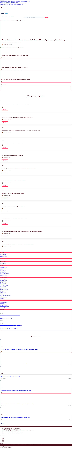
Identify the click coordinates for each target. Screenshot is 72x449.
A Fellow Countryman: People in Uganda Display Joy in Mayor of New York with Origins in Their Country (20, 142)
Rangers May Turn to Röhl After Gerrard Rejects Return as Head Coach (11, 429)
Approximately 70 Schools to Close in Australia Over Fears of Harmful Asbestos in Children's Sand (18, 168)
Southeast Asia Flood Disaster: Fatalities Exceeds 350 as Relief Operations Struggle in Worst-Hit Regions (11, 325)
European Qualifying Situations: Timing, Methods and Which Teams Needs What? (14, 67)
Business (3, 438)
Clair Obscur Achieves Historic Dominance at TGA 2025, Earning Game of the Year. (14, 55)
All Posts (3, 437)
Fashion (3, 440)
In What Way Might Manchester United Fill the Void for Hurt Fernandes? (14, 218)
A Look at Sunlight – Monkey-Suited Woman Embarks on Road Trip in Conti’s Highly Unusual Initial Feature (21, 130)
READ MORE (4, 109)
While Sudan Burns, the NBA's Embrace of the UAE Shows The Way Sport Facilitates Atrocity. (18, 244)
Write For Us (2, 447)
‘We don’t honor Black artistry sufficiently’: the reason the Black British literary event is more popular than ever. (19, 349)
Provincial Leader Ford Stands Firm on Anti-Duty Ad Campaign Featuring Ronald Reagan (34, 40)
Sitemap (10, 447)
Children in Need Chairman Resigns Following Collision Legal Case (13, 206)
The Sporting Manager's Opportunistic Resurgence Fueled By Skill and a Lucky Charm (15, 79)
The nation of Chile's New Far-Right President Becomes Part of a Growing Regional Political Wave (13, 3)
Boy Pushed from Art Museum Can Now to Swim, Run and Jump (10, 431)
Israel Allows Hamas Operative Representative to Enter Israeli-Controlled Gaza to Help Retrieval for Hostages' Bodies (22, 231)
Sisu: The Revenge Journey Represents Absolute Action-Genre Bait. (11, 428)
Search (46, 17)
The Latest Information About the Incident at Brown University (12, 155)
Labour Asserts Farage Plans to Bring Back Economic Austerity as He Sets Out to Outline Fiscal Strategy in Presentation (18, 430)
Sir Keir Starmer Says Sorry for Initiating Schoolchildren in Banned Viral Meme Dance (9, 328)
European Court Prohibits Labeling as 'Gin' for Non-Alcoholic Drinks (14, 180)
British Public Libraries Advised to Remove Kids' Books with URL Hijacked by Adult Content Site (10, 315)
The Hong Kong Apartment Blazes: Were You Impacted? (6, 318)
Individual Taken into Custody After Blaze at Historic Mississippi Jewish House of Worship (16, 390)
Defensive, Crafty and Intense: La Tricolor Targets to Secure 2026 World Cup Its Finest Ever (17, 117)
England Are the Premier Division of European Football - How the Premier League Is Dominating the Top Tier (14, 1)
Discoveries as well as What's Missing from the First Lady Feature (9, 2)
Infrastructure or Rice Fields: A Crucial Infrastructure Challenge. (13, 193)
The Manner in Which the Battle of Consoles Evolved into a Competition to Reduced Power (17, 104)
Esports (3, 439)
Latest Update (2, 0)
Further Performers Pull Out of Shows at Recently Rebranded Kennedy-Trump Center (11, 4)
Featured (3, 441)
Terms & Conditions (6, 447)
